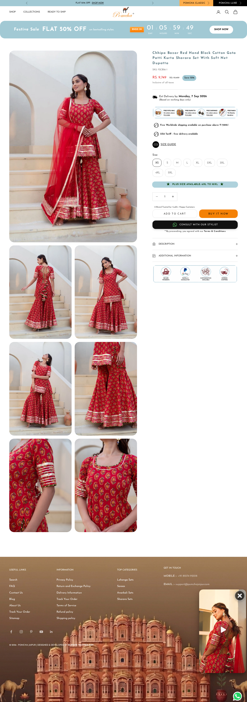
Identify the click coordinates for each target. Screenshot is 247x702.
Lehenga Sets (125, 579)
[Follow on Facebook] (11, 632)
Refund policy (65, 611)
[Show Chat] (238, 696)
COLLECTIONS (31, 12)
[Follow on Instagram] (21, 632)
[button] (195, 144)
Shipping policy (66, 618)
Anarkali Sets (125, 592)
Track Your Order (19, 611)
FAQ (12, 586)
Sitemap (14, 618)
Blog (12, 599)
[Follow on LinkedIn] (51, 632)
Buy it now (218, 214)
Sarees (121, 586)
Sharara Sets (125, 599)
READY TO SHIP (57, 12)
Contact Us (16, 592)
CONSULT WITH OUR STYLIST (198, 225)
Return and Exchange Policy (74, 586)
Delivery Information (69, 592)
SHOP (12, 12)
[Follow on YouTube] (41, 632)
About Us (15, 605)
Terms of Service (66, 605)
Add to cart (175, 214)
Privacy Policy (65, 579)
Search (13, 579)
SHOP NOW (221, 29)
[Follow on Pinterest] (31, 632)
